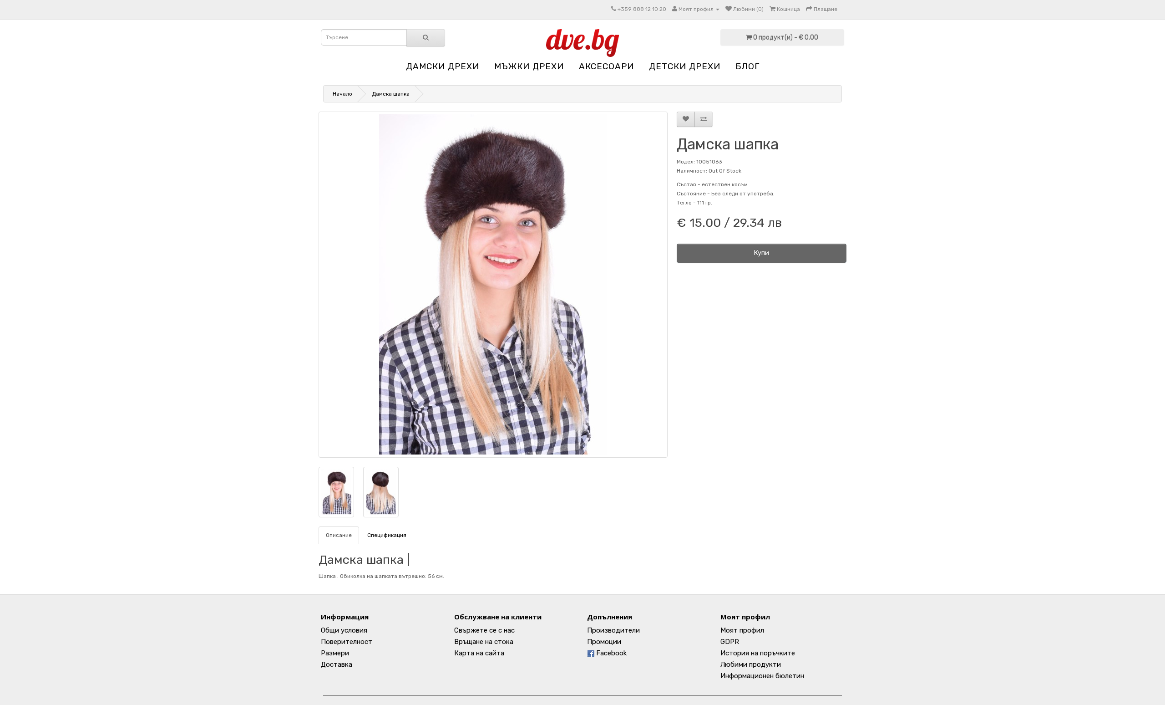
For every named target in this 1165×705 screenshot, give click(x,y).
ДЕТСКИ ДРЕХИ (684, 66)
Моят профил (742, 630)
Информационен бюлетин (762, 676)
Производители (613, 630)
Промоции (604, 642)
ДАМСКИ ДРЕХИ (442, 66)
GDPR (729, 642)
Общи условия (344, 630)
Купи (761, 253)
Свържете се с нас (484, 630)
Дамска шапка (391, 94)
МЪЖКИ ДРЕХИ (529, 66)
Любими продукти (750, 664)
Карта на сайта (479, 653)
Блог (747, 66)
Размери (335, 653)
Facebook (610, 653)
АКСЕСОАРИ (606, 66)
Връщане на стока (483, 642)
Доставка (336, 664)
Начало (342, 94)
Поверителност (346, 642)
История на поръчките (757, 653)
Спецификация (386, 535)
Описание (339, 535)
